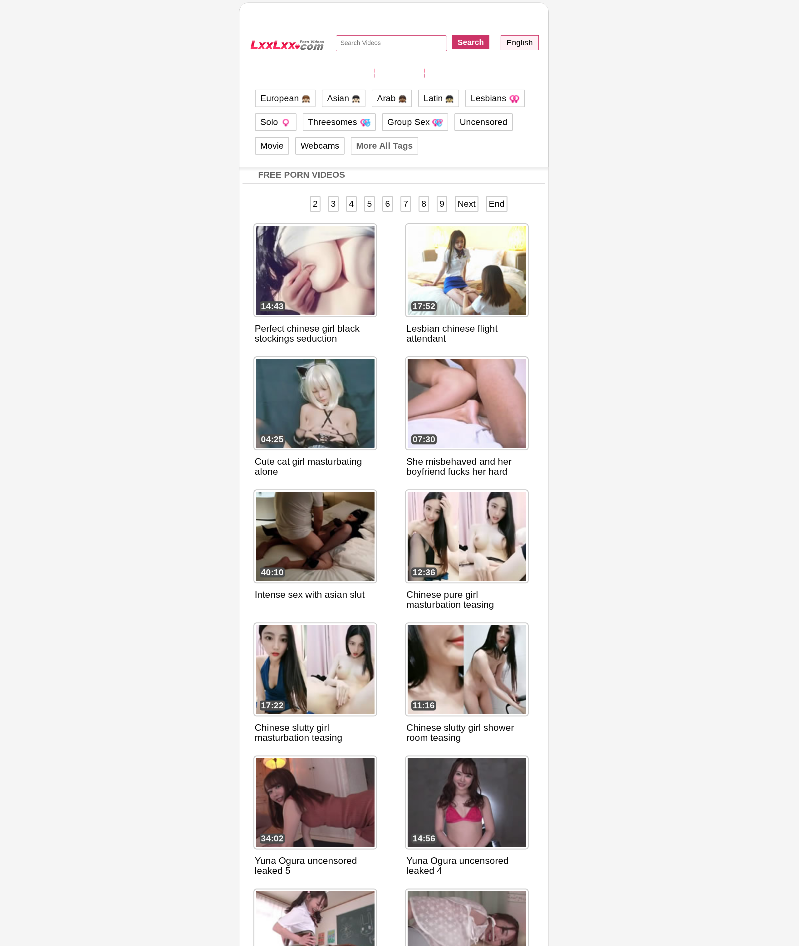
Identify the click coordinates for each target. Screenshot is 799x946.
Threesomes (334, 122)
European (280, 98)
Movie (272, 146)
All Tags (356, 72)
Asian (339, 98)
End (497, 204)
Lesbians (490, 98)
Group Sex (409, 122)
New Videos (399, 72)
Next (467, 204)
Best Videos (450, 72)
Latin (434, 98)
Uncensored (483, 122)
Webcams (320, 146)
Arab (387, 98)
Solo (270, 122)
